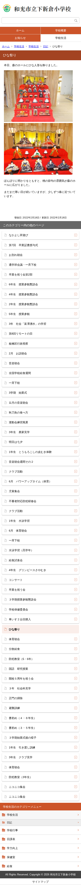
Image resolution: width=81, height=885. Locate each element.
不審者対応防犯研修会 (22, 501)
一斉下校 (14, 382)
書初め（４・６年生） (22, 718)
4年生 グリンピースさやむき (27, 570)
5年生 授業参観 (19, 314)
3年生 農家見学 (20, 432)
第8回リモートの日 (20, 333)
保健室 (11, 857)
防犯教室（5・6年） (21, 659)
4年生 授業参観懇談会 (23, 294)
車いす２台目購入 (20, 619)
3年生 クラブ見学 (20, 757)
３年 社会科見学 (20, 688)
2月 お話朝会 (18, 353)
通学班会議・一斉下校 (22, 264)
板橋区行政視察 (18, 343)
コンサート (16, 579)
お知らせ (20, 37)
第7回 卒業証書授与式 (23, 245)
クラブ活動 (17, 471)
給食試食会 (16, 560)
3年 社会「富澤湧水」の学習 (27, 323)
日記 (45, 46)
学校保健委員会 (18, 609)
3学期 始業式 (18, 392)
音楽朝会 (14, 363)
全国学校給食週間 (20, 373)
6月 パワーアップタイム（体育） (30, 481)
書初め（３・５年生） (22, 727)
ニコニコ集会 (17, 786)
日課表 (11, 839)
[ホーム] (40, 8)
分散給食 (14, 649)
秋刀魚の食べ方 (18, 412)
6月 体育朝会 (18, 530)
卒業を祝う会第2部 (20, 274)
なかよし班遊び (18, 235)
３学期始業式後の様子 (22, 737)
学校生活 (60, 37)
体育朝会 (14, 639)
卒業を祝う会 (17, 589)
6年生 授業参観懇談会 (23, 284)
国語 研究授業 (18, 668)
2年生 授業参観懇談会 (23, 304)
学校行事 (12, 830)
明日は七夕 (16, 441)
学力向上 (12, 848)
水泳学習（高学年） (21, 550)
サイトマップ (40, 881)
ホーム (20, 30)
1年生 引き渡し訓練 (22, 747)
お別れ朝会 (16, 254)
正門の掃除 (16, 698)
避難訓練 (14, 708)
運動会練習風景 (18, 422)
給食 (9, 866)
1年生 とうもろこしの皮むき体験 (30, 451)
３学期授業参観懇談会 (22, 599)
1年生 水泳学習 (19, 520)
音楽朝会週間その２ (21, 461)
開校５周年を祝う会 (21, 678)
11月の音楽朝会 (18, 402)
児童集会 (16, 491)
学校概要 (60, 30)
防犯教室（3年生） (20, 777)
